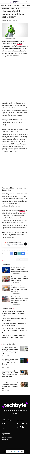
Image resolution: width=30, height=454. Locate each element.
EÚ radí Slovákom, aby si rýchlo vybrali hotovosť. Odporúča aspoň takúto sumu (19, 269)
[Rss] (23, 427)
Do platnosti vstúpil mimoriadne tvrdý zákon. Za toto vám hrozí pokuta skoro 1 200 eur (14, 330)
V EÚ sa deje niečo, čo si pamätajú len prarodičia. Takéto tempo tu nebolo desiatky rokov (14, 313)
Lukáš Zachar (5, 20)
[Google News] (26, 423)
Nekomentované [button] (23, 259)
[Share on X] (11, 451)
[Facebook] (17, 423)
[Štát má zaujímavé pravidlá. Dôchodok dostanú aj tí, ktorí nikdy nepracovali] (6, 279)
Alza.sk (19, 44)
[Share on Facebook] (8, 451)
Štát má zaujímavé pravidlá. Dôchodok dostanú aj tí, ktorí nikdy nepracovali (19, 278)
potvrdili (22, 211)
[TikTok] (20, 427)
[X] (20, 423)
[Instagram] (17, 427)
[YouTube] (23, 423)
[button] (3, 1)
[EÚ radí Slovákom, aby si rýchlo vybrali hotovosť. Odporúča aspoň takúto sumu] (6, 270)
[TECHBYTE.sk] (15, 2)
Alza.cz (5, 46)
